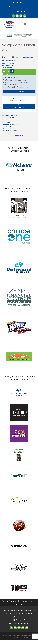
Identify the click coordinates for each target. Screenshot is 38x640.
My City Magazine (11, 98)
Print (6, 74)
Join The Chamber (9, 131)
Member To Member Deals (24, 57)
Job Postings (7, 126)
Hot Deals (7, 57)
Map (19, 105)
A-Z (11, 71)
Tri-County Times (10, 77)
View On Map (7, 65)
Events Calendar (8, 120)
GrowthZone (25, 637)
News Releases (8, 118)
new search (7, 68)
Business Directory (9, 115)
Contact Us (6, 128)
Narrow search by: (9, 60)
